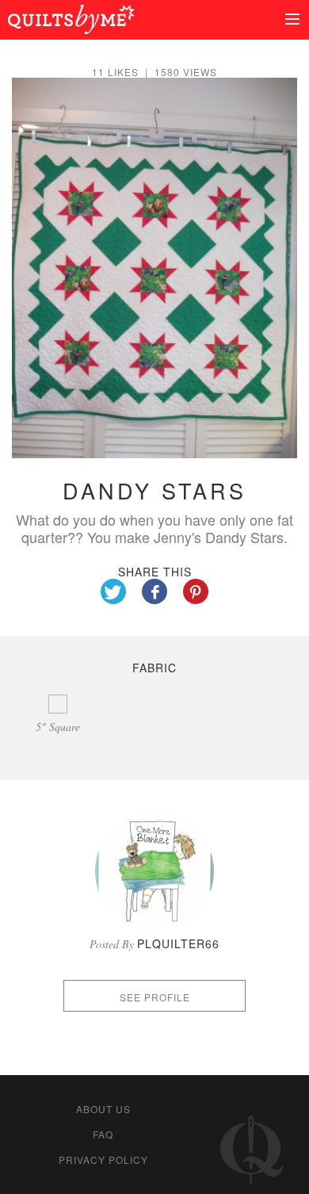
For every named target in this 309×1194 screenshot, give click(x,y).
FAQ (103, 1134)
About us (103, 1109)
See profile (155, 997)
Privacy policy (103, 1159)
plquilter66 (178, 943)
